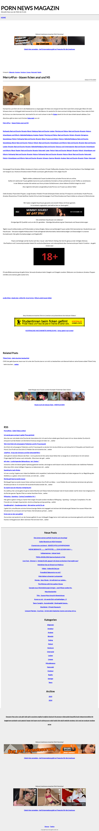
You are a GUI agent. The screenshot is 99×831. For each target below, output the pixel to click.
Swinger (50, 678)
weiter (16, 364)
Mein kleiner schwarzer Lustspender (50, 576)
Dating (50, 640)
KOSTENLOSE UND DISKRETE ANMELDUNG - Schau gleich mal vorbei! (49, 330)
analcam (87, 720)
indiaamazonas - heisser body (50, 553)
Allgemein (12, 72)
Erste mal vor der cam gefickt (13, 514)
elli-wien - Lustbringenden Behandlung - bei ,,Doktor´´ (21, 461)
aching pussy (45, 720)
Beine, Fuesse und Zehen (50, 139)
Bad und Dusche (15, 131)
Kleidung (35, 131)
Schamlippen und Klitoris (11, 135)
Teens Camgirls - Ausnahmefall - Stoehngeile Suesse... (50, 603)
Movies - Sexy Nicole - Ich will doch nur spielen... (50, 580)
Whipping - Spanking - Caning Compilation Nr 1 (19, 496)
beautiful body (75, 717)
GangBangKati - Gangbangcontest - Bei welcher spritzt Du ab (24, 505)
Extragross (84, 135)
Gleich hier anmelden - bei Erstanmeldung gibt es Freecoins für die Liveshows (49, 49)
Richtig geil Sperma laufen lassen (14, 479)
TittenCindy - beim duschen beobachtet (16, 358)
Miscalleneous (50, 663)
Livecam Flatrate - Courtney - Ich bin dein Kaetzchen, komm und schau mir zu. (50, 611)
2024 (50, 700)
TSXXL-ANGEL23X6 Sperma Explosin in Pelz (50, 557)
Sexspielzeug (7, 139)
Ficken (86, 158)
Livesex (28, 72)
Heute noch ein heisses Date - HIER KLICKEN (49, 405)
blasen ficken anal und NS (20, 123)
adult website (64, 720)
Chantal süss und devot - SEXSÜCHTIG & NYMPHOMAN (50, 545)
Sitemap (47, 826)
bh (92, 717)
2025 (50, 696)
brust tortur (30, 298)
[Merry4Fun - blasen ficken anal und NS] (17, 104)
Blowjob (57, 158)
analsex (92, 720)
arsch (39, 720)
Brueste (24, 131)
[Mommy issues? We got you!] (49, 215)
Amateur (17, 72)
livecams (9, 717)
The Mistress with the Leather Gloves (50, 584)
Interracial (50, 652)
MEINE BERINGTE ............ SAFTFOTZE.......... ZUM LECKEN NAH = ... (50, 549)
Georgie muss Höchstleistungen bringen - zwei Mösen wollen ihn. (50, 588)
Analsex (35, 135)
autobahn (14, 720)
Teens (50, 682)
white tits (22, 298)
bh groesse (58, 717)
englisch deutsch (48, 717)
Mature (88, 131)
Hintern (72, 135)
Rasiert (41, 135)
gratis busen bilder (45, 298)
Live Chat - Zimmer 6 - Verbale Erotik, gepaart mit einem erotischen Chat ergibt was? (50, 561)
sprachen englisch (37, 717)
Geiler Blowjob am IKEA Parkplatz (50, 541)
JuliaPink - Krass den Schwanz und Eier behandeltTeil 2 (22, 452)
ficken (55, 114)
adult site (57, 720)
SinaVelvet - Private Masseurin (50, 607)
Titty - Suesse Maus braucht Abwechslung (50, 595)
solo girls (21, 717)
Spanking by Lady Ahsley (12, 470)
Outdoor (50, 671)
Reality (39, 72)
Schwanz (45, 158)
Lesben (52, 131)
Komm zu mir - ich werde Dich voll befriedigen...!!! (50, 599)
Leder (48, 150)
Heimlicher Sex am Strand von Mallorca (50, 565)
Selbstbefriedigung (26, 135)
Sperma (51, 158)
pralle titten (7, 298)
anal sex (81, 720)
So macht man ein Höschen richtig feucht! (17, 487)
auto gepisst (22, 720)
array (49, 724)
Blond (29, 131)
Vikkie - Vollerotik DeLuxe (50, 568)
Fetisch (14, 139)
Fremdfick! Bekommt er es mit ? (50, 572)
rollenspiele (66, 717)
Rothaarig (6, 131)
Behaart (69, 150)
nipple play (15, 298)
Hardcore (23, 72)
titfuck (37, 298)
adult (52, 720)
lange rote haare (31, 720)
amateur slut (74, 720)
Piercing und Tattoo (61, 131)
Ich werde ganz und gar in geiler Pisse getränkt (19, 435)
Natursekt (34, 72)
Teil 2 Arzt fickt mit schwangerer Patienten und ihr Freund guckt (25, 444)
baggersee (7, 720)
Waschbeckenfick (50, 591)
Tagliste (52, 826)
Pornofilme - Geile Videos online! (15, 431)
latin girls (28, 717)
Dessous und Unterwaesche (65, 146)
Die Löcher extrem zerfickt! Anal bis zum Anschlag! (50, 538)
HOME (3, 17)
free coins (15, 717)
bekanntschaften (85, 717)
